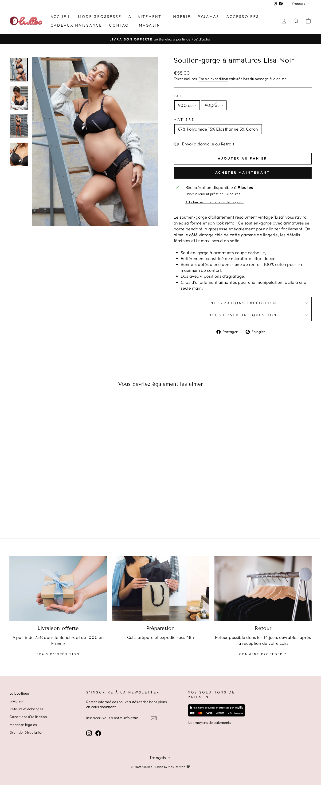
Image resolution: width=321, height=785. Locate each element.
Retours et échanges (26, 709)
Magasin (149, 25)
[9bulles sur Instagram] (89, 733)
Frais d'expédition (213, 78)
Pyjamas (208, 16)
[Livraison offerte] (58, 588)
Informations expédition (242, 303)
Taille (182, 96)
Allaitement (144, 16)
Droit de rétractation (26, 732)
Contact (120, 25)
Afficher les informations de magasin (214, 202)
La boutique (19, 693)
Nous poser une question (242, 315)
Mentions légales (23, 724)
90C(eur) (187, 105)
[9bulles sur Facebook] (98, 733)
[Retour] (263, 588)
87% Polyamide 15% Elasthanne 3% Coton (218, 129)
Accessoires (242, 16)
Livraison (16, 701)
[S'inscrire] (154, 718)
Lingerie (179, 16)
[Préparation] (160, 588)
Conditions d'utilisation (28, 716)
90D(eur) (214, 105)
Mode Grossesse (99, 16)
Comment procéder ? (263, 654)
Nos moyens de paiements (209, 722)
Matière (184, 119)
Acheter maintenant (242, 172)
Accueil (61, 16)
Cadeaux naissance (76, 25)
